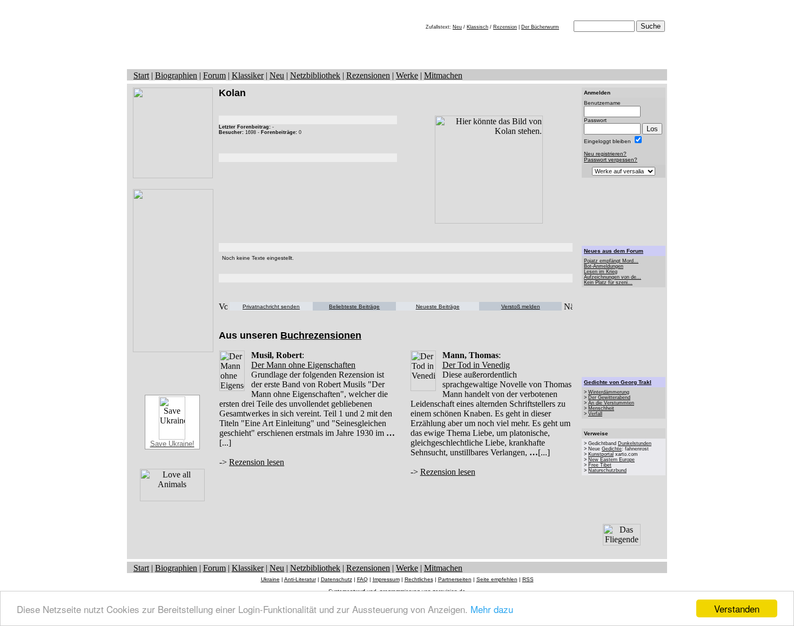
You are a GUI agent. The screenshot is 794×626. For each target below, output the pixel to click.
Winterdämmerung (608, 392)
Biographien (176, 75)
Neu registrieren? (605, 154)
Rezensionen (368, 75)
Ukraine (270, 579)
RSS (528, 579)
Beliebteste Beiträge (354, 306)
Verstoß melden (520, 306)
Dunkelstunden (634, 443)
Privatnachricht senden (271, 306)
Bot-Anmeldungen (603, 266)
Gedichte (612, 449)
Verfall (595, 413)
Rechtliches (419, 579)
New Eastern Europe (611, 459)
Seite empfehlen (496, 579)
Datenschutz (336, 579)
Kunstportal (601, 454)
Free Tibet (599, 465)
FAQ (362, 579)
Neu (457, 27)
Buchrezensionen (320, 335)
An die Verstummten (611, 403)
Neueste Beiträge (438, 306)
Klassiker (248, 75)
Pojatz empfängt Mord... (611, 261)
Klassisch (477, 27)
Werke (407, 75)
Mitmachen (443, 75)
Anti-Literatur (300, 579)
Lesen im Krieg (600, 271)
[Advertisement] (623, 211)
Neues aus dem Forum (613, 251)
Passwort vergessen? (610, 160)
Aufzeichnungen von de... (612, 277)
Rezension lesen (256, 462)
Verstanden (736, 608)
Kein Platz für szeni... (608, 282)
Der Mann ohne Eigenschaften (303, 364)
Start (141, 75)
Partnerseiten (455, 579)
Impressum (386, 579)
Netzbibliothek (315, 75)
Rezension (505, 27)
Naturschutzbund (607, 470)
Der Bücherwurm (540, 27)
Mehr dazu (491, 609)
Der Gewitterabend (609, 397)
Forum (214, 75)
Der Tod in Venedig (476, 364)
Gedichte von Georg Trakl (617, 382)
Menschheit (601, 408)
